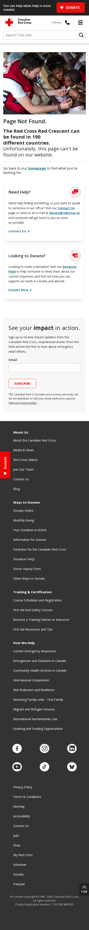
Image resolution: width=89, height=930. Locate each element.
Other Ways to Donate (29, 578)
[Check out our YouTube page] (17, 767)
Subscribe (22, 383)
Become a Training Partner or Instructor (41, 620)
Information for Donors (29, 540)
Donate (18, 874)
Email (13, 360)
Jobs (16, 835)
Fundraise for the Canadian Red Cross (39, 549)
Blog (16, 489)
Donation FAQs (24, 559)
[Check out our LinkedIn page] (72, 749)
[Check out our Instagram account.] (44, 749)
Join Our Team (23, 469)
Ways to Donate (26, 502)
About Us (20, 432)
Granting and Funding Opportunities (38, 729)
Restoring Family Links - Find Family (38, 700)
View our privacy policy (23, 403)
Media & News (23, 450)
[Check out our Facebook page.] (17, 749)
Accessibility (21, 816)
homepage (37, 168)
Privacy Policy (22, 787)
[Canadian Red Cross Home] (18, 22)
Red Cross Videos (25, 460)
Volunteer (20, 865)
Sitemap (19, 806)
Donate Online (23, 511)
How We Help (24, 643)
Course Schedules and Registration (37, 600)
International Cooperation (31, 680)
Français (56, 22)
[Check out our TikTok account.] (44, 767)
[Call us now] (67, 22)
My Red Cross (23, 855)
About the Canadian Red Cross (34, 440)
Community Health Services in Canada (39, 670)
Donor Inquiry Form (27, 569)
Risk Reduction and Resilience (33, 690)
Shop (16, 845)
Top (84, 892)
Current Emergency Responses (34, 651)
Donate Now (18, 290)
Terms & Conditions (27, 797)
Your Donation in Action (30, 530)
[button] (80, 22)
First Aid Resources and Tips (33, 629)
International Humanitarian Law (35, 719)
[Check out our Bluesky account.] (72, 767)
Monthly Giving (23, 520)
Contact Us (66, 208)
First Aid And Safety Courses (33, 610)
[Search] (81, 35)
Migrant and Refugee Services (34, 709)
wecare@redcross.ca (64, 213)
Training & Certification (32, 592)
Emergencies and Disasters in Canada (39, 661)
